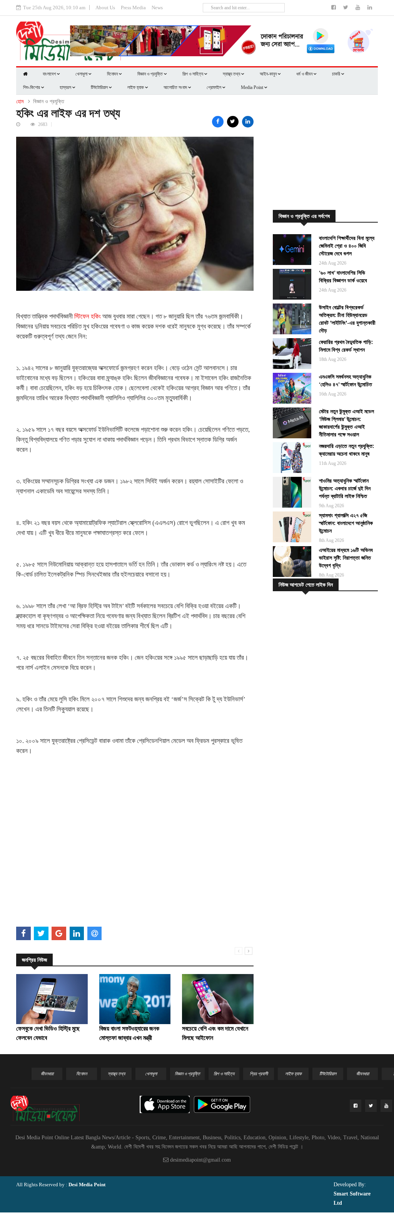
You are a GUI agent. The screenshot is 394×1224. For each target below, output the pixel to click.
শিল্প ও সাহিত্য (193, 74)
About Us (105, 7)
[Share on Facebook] (218, 121)
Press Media (133, 7)
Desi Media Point (86, 1184)
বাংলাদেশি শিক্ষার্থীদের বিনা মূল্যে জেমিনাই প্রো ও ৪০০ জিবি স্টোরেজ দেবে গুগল (346, 246)
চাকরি (336, 74)
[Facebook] (334, 7)
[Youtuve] (359, 7)
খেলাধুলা (81, 74)
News (157, 7)
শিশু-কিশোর (32, 87)
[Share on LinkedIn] (248, 121)
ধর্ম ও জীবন (305, 74)
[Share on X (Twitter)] (233, 121)
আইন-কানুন (269, 74)
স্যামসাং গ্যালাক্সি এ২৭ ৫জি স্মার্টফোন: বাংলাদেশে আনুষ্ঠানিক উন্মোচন (346, 523)
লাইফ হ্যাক (136, 87)
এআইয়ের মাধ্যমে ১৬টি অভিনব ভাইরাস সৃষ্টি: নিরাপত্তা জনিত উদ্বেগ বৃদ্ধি (346, 557)
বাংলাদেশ (50, 74)
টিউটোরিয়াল (100, 87)
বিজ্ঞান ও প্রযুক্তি (150, 74)
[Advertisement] (135, 870)
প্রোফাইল (214, 87)
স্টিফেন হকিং (87, 316)
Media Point (252, 87)
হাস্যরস (66, 87)
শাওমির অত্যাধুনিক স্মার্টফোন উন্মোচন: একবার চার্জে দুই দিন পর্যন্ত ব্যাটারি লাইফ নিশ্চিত (345, 488)
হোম (19, 101)
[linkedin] (369, 7)
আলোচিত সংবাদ (176, 87)
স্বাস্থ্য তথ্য (232, 74)
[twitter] (346, 7)
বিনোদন (113, 74)
